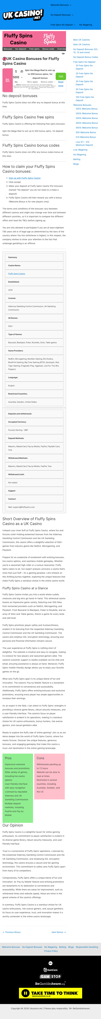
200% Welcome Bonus (87, 113)
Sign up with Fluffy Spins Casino (25, 178)
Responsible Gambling (87, 947)
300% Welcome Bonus (87, 118)
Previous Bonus (12, 932)
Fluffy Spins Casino (16, 273)
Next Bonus (59, 932)
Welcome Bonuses (60, 5)
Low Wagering (80, 149)
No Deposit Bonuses (61, 15)
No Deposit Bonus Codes (85, 57)
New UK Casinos (81, 44)
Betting (76, 159)
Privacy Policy (51, 951)
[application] (70, 5)
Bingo (76, 164)
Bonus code (48, 49)
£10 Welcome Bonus (86, 137)
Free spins (34, 49)
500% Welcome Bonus (87, 127)
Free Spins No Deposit (62, 25)
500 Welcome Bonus (86, 132)
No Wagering (85, 25)
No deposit (20, 49)
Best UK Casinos (81, 40)
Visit (61, 76)
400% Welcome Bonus (87, 123)
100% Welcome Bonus (87, 108)
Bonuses (8, 49)
